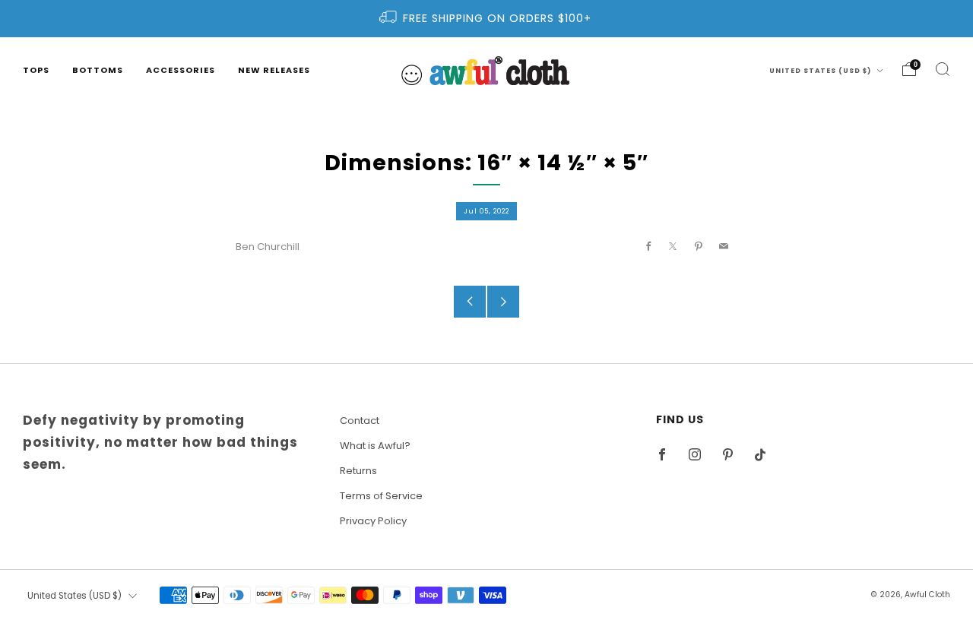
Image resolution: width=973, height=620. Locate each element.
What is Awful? (375, 445)
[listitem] (486, 18)
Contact (359, 420)
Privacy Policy (373, 521)
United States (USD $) (821, 70)
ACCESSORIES (180, 70)
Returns (358, 470)
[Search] (942, 69)
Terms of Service (381, 496)
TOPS (36, 70)
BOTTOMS (97, 70)
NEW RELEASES (274, 70)
